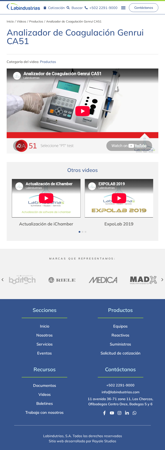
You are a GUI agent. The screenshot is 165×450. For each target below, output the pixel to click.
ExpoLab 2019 (50, 223)
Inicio (10, 21)
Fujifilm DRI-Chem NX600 (123, 223)
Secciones (45, 310)
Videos (21, 21)
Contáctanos (120, 369)
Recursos (45, 369)
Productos (36, 21)
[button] (123, 7)
